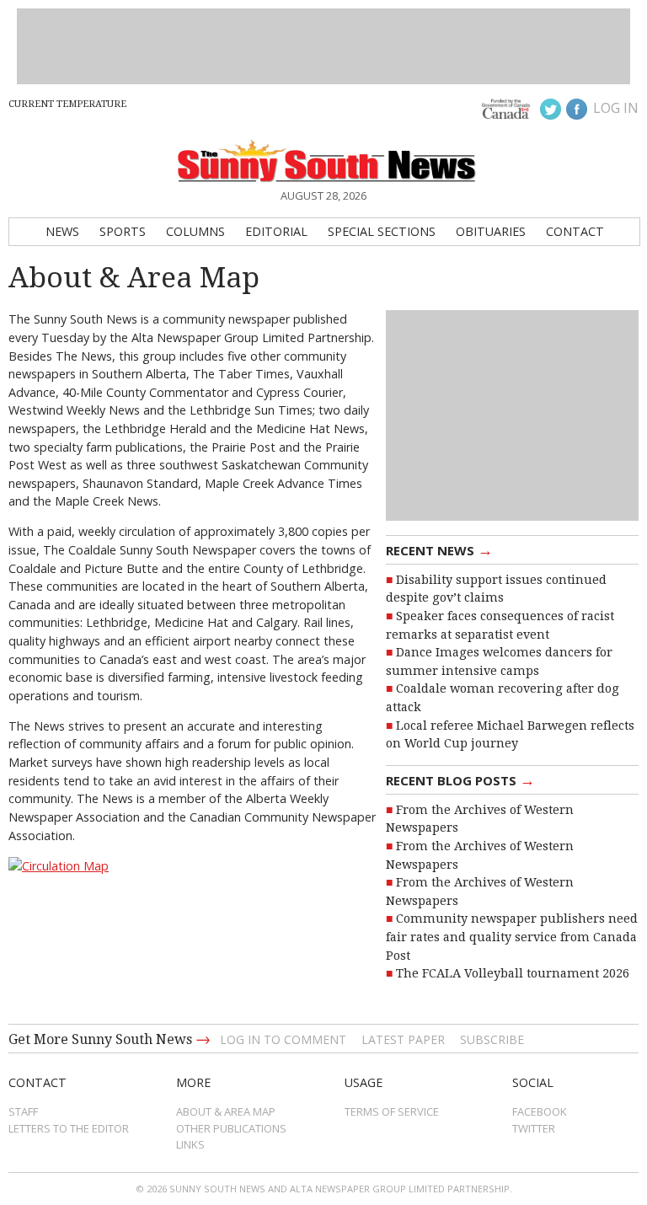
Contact (575, 231)
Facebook (539, 1111)
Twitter (533, 1128)
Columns (195, 231)
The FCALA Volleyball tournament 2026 (512, 973)
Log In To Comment (283, 1039)
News (62, 231)
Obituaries (491, 231)
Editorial (276, 231)
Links (190, 1144)
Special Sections (382, 231)
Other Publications (231, 1128)
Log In (616, 108)
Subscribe (492, 1039)
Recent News (439, 549)
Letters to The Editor (68, 1128)
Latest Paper (403, 1039)
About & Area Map (225, 1111)
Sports (122, 231)
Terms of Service (392, 1111)
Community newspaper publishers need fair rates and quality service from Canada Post (512, 936)
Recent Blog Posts (460, 779)
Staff (23, 1111)
